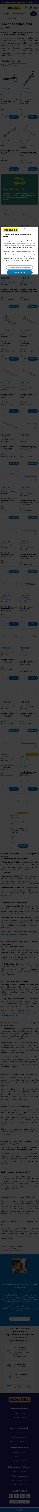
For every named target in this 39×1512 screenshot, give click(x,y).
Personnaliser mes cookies (19, 267)
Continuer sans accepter (29, 229)
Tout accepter (19, 272)
